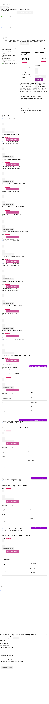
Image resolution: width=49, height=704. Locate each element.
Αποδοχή (16, 638)
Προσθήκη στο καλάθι (7, 667)
